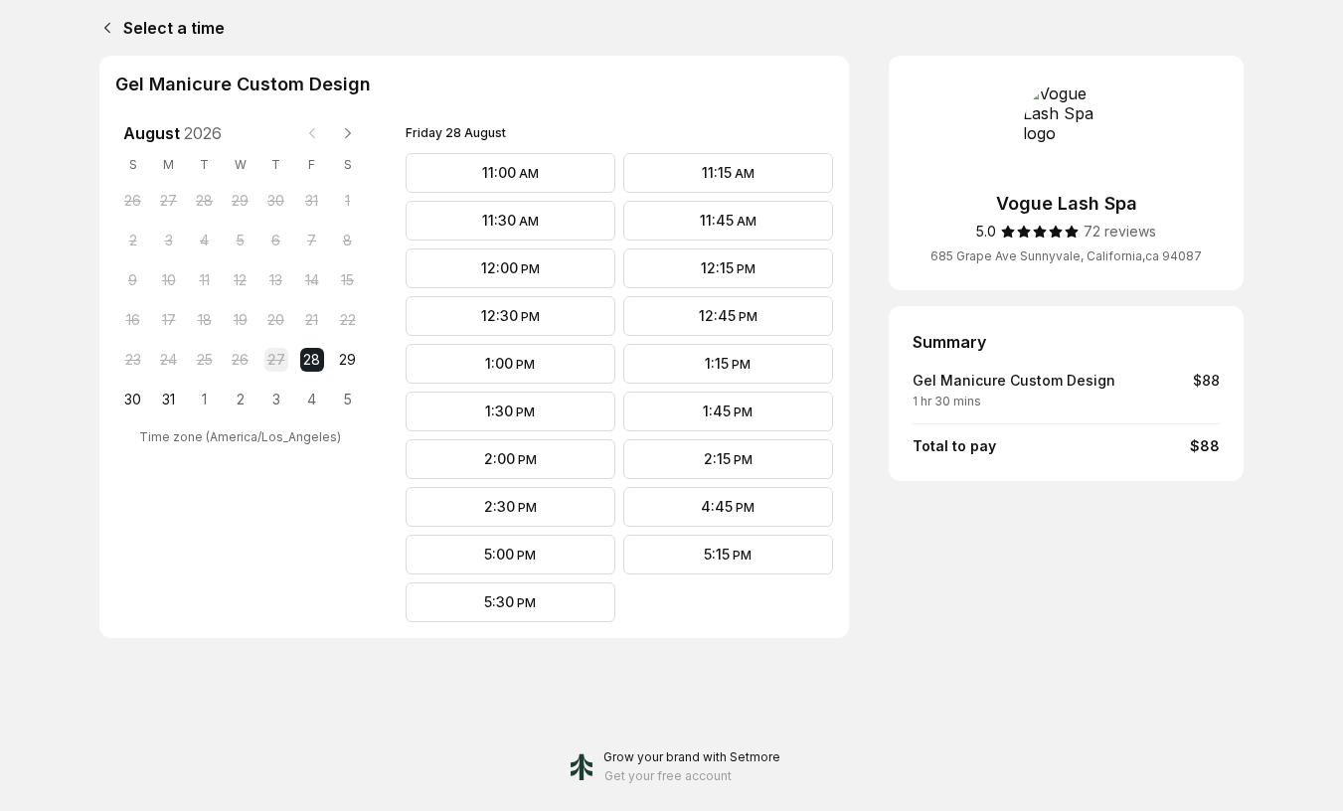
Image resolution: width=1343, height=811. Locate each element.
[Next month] (348, 133)
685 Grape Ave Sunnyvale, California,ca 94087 (1066, 255)
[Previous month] (312, 133)
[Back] (103, 28)
